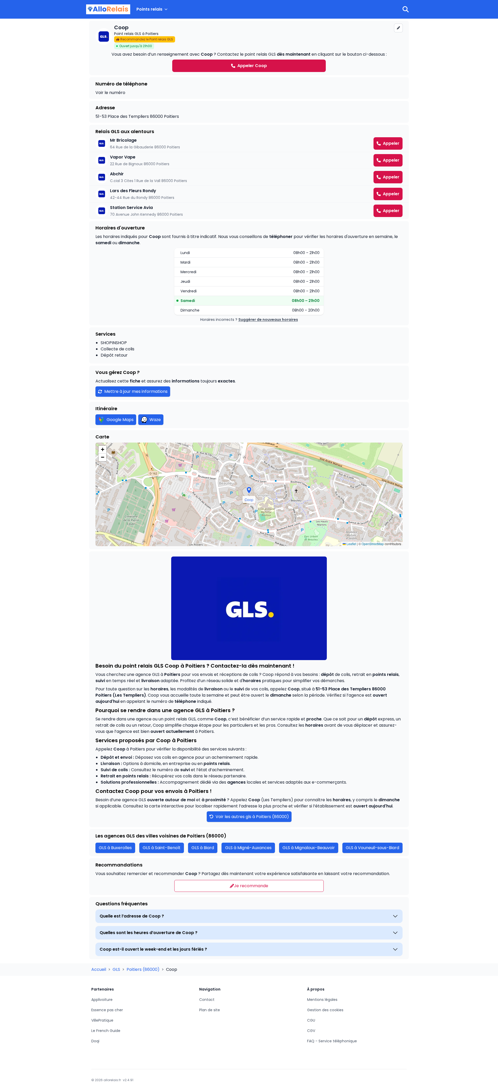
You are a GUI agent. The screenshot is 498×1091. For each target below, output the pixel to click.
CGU (311, 1020)
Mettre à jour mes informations (136, 391)
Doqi (95, 1041)
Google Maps (120, 420)
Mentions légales (322, 999)
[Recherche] (405, 9)
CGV (311, 1030)
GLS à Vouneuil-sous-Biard (372, 848)
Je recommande (251, 886)
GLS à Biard (202, 848)
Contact (207, 999)
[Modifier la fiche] (398, 28)
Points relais (149, 9)
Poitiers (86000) (144, 969)
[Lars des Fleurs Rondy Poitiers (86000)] (249, 194)
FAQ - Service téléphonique (332, 1041)
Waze (155, 420)
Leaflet (351, 543)
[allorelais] (108, 9)
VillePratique (102, 1020)
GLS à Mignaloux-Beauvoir (308, 848)
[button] (249, 490)
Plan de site (209, 1010)
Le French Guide (105, 1030)
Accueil (99, 969)
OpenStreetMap (373, 543)
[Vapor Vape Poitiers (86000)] (249, 160)
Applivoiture (102, 999)
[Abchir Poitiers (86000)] (249, 177)
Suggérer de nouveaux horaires (268, 319)
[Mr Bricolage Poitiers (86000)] (249, 143)
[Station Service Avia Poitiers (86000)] (249, 211)
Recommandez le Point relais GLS (146, 39)
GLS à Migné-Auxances (248, 848)
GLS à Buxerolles (115, 848)
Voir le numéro (110, 93)
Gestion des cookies (325, 1010)
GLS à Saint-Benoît (162, 848)
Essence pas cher (107, 1010)
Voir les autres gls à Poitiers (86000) (252, 817)
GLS (117, 969)
